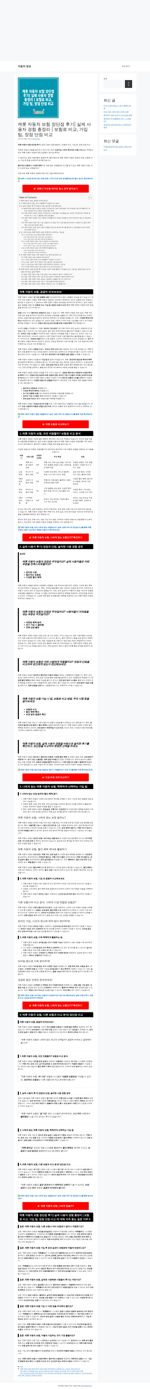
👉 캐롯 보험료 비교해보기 (55, 424)
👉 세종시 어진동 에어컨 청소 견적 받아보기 (55, 188)
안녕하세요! (108, 147)
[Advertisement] (75, 30)
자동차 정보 (24, 66)
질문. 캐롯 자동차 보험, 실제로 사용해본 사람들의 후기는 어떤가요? (47, 279)
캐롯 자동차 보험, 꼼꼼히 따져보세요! (34, 201)
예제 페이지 (126, 66)
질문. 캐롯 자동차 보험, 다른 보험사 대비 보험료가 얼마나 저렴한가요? (48, 274)
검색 (105, 79)
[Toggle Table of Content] (89, 197)
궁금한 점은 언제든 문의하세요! (37, 252)
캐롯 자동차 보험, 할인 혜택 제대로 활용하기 (40, 239)
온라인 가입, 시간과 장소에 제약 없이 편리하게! (42, 246)
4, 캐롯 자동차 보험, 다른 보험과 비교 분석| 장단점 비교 (41, 255)
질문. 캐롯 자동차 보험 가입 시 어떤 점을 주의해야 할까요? (44, 281)
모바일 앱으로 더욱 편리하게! (36, 250)
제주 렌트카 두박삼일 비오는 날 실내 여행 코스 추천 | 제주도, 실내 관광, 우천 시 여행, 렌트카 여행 (51, 1371)
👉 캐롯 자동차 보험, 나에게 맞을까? (56, 1206)
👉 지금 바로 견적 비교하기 (55, 777)
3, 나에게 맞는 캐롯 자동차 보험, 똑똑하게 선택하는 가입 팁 (42, 232)
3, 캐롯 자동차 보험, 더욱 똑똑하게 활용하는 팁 (40, 248)
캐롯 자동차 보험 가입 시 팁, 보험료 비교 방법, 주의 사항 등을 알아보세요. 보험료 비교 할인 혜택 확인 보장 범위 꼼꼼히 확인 (57, 224)
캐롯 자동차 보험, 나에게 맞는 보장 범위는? (39, 237)
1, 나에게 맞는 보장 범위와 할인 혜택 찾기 (38, 235)
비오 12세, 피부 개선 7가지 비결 (116, 112)
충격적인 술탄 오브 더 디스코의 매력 (118, 115)
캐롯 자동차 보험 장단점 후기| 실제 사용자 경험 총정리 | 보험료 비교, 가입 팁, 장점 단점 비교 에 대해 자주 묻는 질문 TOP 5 (55, 270)
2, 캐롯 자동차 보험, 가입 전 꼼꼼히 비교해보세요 (41, 241)
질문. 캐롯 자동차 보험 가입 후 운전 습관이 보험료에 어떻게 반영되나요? (49, 277)
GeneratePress (86, 1386)
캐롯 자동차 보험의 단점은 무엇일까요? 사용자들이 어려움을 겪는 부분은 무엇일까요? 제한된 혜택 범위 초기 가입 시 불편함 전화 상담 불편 (57, 214)
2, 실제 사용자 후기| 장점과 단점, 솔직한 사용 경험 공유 (41, 206)
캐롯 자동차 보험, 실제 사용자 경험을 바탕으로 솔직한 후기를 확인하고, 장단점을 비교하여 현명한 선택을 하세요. (57, 228)
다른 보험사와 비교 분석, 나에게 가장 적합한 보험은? (42, 243)
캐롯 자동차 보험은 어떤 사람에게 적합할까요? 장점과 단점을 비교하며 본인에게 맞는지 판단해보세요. (57, 219)
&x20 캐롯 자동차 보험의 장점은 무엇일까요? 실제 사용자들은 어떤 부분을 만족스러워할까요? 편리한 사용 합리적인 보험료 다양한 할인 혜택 (57, 210)
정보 (21, 1366)
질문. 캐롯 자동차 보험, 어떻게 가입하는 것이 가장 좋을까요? (45, 284)
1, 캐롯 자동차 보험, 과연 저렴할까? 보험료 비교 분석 (40, 203)
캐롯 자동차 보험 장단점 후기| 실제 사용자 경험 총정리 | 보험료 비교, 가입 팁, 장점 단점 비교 (50, 1369)
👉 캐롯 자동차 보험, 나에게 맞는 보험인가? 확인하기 (55, 537)
